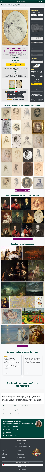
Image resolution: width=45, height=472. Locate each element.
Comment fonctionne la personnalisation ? (12, 391)
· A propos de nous (5, 458)
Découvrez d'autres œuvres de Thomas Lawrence (22, 239)
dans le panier (37, 84)
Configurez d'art (16, 65)
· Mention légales (5, 451)
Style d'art (6, 4)
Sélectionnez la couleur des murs (16, 94)
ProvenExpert (10, 372)
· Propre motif (18, 450)
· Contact (3, 450)
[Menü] (1, 1)
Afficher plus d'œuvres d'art (22, 346)
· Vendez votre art (19, 451)
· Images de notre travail (20, 454)
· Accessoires (18, 456)
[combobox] (37, 19)
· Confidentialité (4, 454)
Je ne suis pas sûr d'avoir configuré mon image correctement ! (16, 414)
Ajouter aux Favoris (21, 91)
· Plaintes (3, 457)
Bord (31, 17)
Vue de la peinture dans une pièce (16, 97)
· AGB (3, 453)
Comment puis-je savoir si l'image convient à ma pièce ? (15, 406)
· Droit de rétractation (5, 456)
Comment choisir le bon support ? (10, 410)
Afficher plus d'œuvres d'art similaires (22, 190)
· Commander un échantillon (20, 457)
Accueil (2, 4)
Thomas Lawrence (18, 4)
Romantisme (11, 4)
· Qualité (17, 453)
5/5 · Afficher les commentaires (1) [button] (17, 99)
